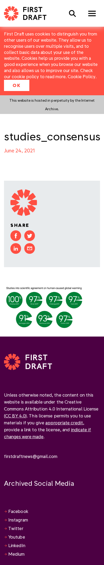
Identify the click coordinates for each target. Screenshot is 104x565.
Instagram (18, 519)
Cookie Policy (81, 76)
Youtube (16, 536)
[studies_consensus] (44, 306)
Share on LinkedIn (15, 248)
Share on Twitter (29, 235)
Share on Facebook (15, 235)
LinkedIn (16, 545)
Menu (92, 13)
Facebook (18, 511)
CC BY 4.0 (15, 415)
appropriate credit (64, 422)
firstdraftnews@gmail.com (30, 456)
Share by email (29, 248)
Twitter (15, 528)
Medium (16, 553)
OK (17, 85)
